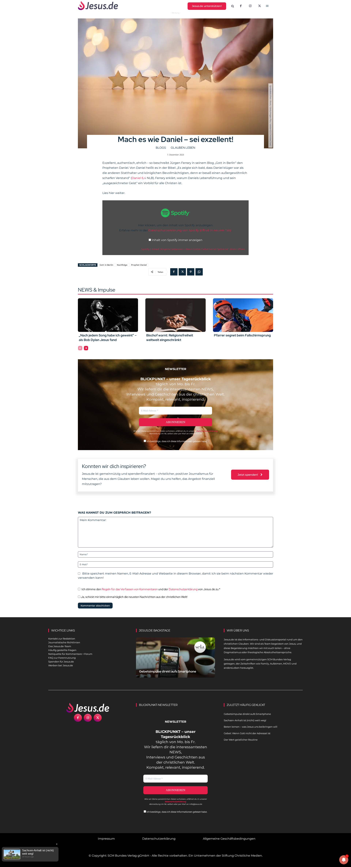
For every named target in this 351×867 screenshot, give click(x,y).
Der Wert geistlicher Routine (241, 739)
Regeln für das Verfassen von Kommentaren (130, 589)
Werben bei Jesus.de (60, 665)
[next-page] (86, 348)
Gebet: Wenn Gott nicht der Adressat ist (247, 733)
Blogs (161, 148)
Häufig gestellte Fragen (62, 650)
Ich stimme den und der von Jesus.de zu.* (151, 589)
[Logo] (87, 708)
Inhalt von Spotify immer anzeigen (177, 240)
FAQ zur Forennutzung (62, 657)
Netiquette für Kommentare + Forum (70, 653)
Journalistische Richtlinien (64, 642)
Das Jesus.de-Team (59, 646)
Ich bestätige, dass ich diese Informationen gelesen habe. (176, 441)
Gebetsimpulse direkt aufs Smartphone (167, 671)
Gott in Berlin (106, 265)
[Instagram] (250, 6)
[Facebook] (241, 6)
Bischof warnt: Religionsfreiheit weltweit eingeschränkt (169, 337)
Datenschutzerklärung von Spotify (189, 230)
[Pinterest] (190, 271)
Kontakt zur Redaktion (61, 638)
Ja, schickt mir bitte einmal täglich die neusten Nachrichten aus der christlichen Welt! (133, 597)
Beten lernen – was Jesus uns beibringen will (250, 726)
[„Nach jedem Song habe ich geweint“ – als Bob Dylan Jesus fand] (108, 315)
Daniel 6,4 (139, 178)
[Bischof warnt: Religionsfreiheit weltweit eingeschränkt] (175, 315)
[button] (233, 6)
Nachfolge (122, 265)
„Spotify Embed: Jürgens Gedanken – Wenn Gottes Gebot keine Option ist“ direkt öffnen (192, 249)
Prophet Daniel (139, 265)
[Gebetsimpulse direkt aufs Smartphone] (175, 661)
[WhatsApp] (199, 271)
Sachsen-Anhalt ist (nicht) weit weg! (245, 720)
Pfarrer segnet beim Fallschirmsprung (242, 335)
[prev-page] (80, 348)
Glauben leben (183, 148)
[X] (260, 6)
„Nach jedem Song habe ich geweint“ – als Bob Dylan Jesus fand (108, 337)
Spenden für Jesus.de (61, 661)
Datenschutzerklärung (183, 589)
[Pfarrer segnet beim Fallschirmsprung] (243, 315)
